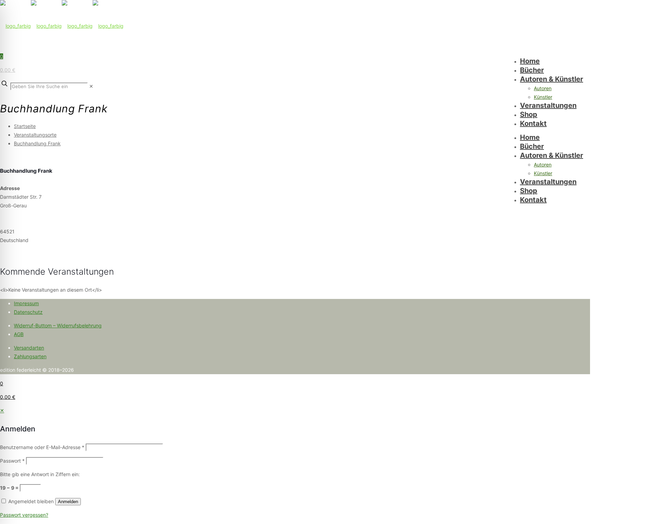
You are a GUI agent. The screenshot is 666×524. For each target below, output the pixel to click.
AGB (19, 334)
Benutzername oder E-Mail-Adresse (42, 447)
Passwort (12, 461)
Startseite (25, 126)
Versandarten (29, 348)
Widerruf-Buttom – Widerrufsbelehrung (58, 325)
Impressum (26, 303)
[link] (91, 86)
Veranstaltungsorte (35, 135)
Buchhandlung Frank (37, 143)
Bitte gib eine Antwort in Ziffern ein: (40, 474)
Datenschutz (28, 312)
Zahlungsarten (30, 356)
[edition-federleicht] (61, 26)
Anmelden (68, 501)
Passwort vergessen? (24, 515)
